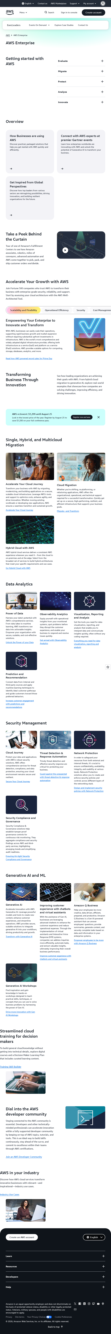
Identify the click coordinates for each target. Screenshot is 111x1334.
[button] (93, 12)
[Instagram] (89, 1304)
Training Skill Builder (10, 1066)
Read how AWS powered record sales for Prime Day (29, 358)
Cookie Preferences (63, 1317)
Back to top (54, 1326)
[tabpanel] (55, 339)
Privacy (9, 1317)
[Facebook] (80, 1304)
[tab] (24, 310)
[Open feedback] (107, 667)
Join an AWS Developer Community (24, 1156)
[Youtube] (98, 1304)
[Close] (98, 417)
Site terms (19, 1317)
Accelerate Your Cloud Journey (19, 510)
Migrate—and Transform (68, 511)
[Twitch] (93, 1304)
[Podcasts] (103, 1304)
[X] (75, 1304)
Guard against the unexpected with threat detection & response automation (54, 777)
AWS (8, 35)
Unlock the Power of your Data (20, 642)
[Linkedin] (84, 1304)
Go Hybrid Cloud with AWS (18, 568)
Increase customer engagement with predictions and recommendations (20, 703)
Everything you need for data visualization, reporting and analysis (87, 643)
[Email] (75, 1309)
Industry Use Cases (9, 1194)
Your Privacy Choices (36, 1317)
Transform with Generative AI (19, 936)
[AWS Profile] (103, 3)
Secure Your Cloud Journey (18, 781)
